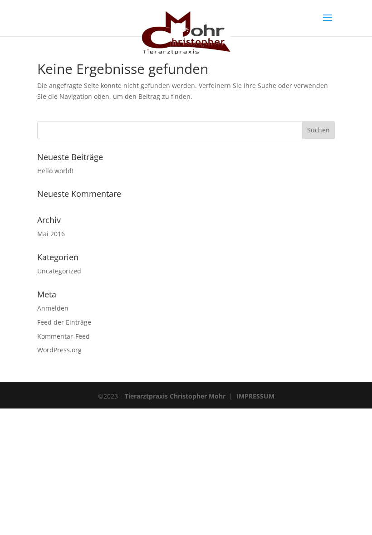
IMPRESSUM (255, 396)
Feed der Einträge (64, 322)
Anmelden (53, 308)
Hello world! (55, 170)
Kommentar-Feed (63, 336)
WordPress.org (59, 349)
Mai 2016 (51, 233)
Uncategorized (59, 271)
